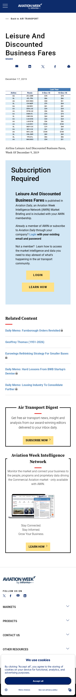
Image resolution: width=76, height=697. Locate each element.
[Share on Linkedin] (29, 67)
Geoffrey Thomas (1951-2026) (24, 342)
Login (38, 275)
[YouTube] (18, 596)
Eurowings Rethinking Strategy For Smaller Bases (36, 353)
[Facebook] (11, 596)
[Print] (69, 67)
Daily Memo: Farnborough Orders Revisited (32, 330)
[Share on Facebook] (55, 67)
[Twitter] (4, 596)
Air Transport (29, 18)
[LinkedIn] (25, 596)
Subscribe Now (37, 440)
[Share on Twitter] (43, 67)
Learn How (38, 287)
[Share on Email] (17, 67)
